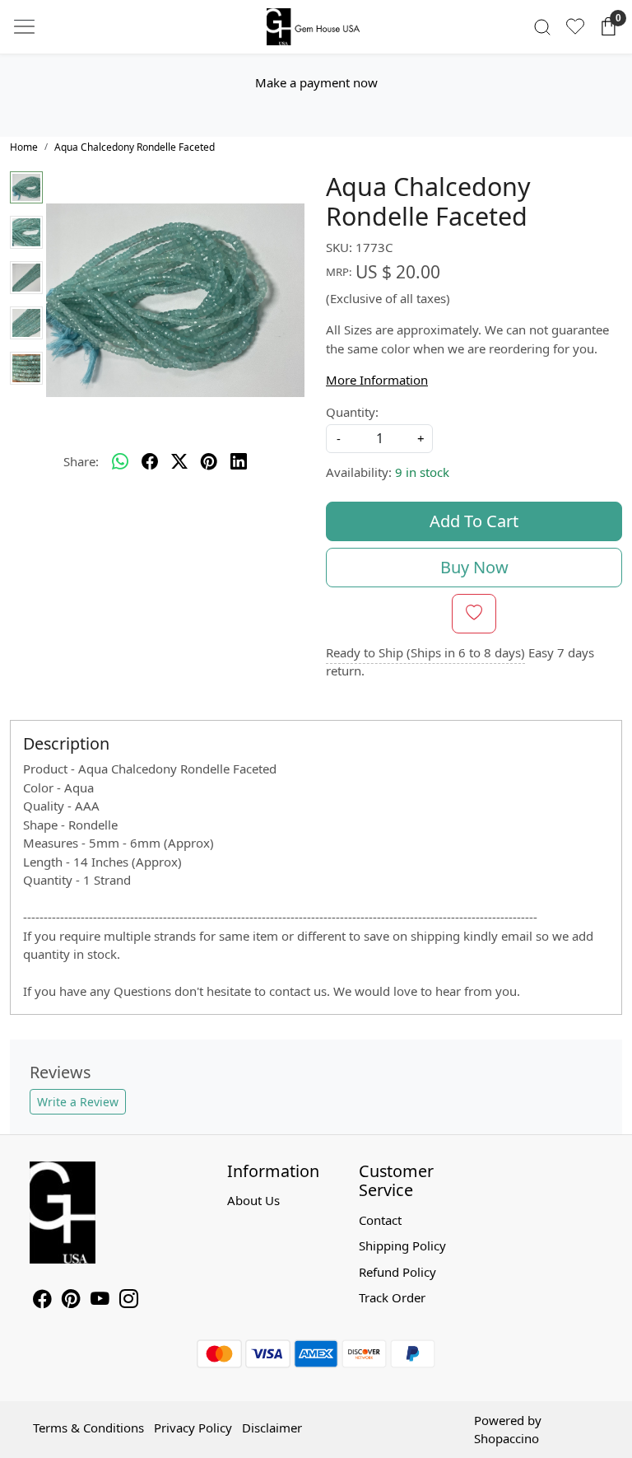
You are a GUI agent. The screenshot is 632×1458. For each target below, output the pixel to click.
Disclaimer (272, 1427)
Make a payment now (316, 82)
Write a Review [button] (77, 1102)
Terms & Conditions (88, 1427)
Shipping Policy (402, 1245)
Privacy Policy (193, 1427)
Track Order (392, 1297)
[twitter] (179, 462)
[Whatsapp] (120, 462)
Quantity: (352, 412)
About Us (253, 1200)
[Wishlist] (575, 26)
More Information (377, 380)
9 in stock (422, 472)
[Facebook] (42, 1300)
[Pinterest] (71, 1300)
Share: (81, 461)
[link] (542, 26)
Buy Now (474, 567)
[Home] (316, 27)
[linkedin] (238, 462)
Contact (380, 1220)
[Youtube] (100, 1300)
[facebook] (150, 462)
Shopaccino (506, 1438)
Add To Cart (474, 521)
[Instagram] (129, 1300)
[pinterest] (209, 462)
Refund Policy (397, 1272)
